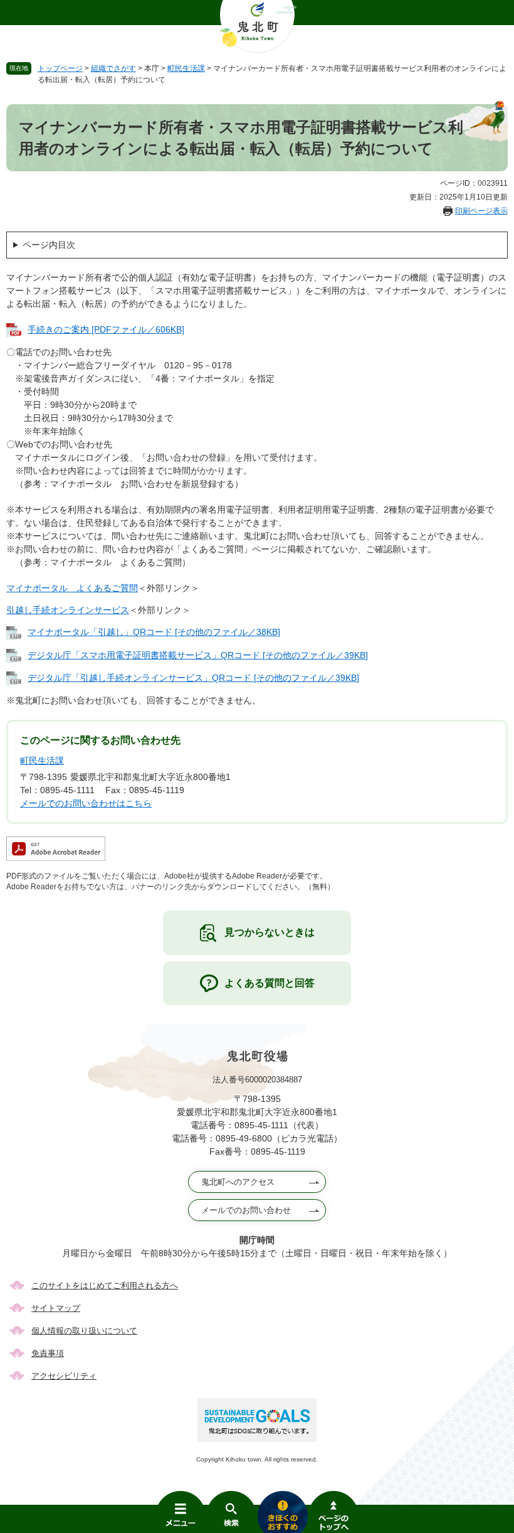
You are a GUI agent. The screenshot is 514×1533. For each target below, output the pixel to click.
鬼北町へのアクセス (238, 1182)
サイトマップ (55, 1308)
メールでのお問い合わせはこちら (86, 803)
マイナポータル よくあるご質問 (72, 588)
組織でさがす (113, 68)
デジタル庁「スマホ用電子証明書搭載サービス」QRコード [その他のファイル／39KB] (198, 655)
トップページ (60, 68)
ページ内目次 (49, 245)
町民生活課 (186, 68)
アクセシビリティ (64, 1376)
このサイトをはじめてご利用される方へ (104, 1285)
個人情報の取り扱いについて (84, 1330)
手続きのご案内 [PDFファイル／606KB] (106, 329)
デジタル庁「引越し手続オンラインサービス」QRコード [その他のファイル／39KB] (193, 678)
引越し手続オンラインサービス (67, 610)
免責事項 (47, 1353)
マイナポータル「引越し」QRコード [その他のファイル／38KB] (154, 632)
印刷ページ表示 (481, 210)
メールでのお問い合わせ (246, 1210)
